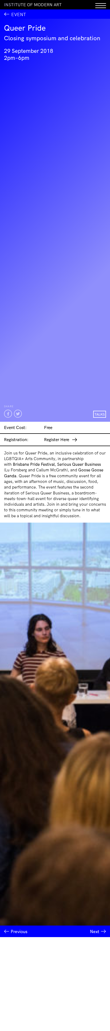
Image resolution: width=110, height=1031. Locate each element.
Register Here (56, 439)
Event (18, 14)
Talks (100, 414)
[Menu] (100, 4)
